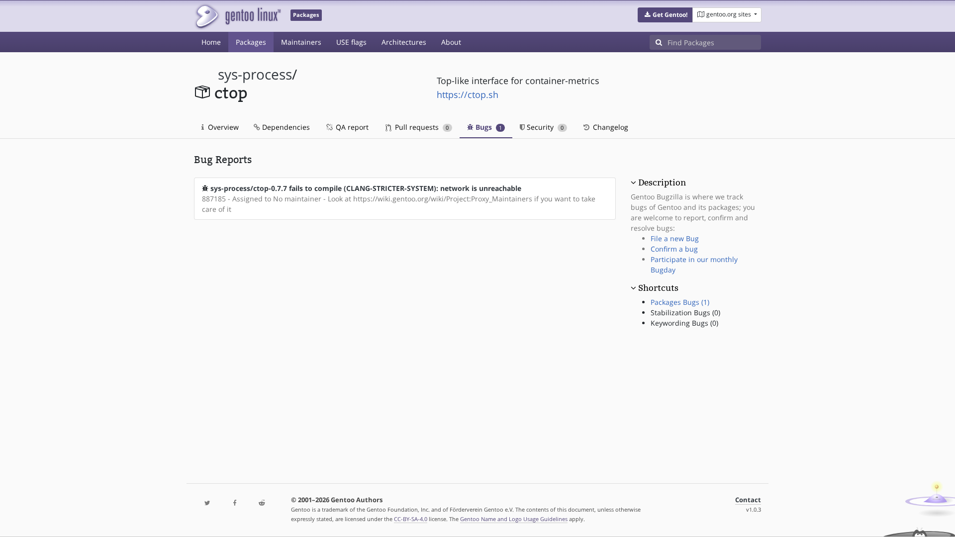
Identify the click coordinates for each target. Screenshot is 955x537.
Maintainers (301, 42)
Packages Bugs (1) (680, 302)
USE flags (351, 42)
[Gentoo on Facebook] (234, 503)
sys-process (255, 74)
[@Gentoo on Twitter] (207, 503)
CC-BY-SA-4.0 (410, 519)
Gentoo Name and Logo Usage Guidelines (514, 519)
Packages (251, 42)
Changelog (609, 127)
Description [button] (662, 182)
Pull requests (421, 127)
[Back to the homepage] (237, 16)
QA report (351, 127)
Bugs (488, 127)
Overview (222, 127)
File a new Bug (675, 238)
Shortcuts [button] (658, 288)
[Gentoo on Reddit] (261, 503)
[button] (665, 14)
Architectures (404, 42)
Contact (748, 500)
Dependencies (285, 127)
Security (544, 127)
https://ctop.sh (467, 94)
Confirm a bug (674, 249)
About (451, 42)
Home (211, 42)
